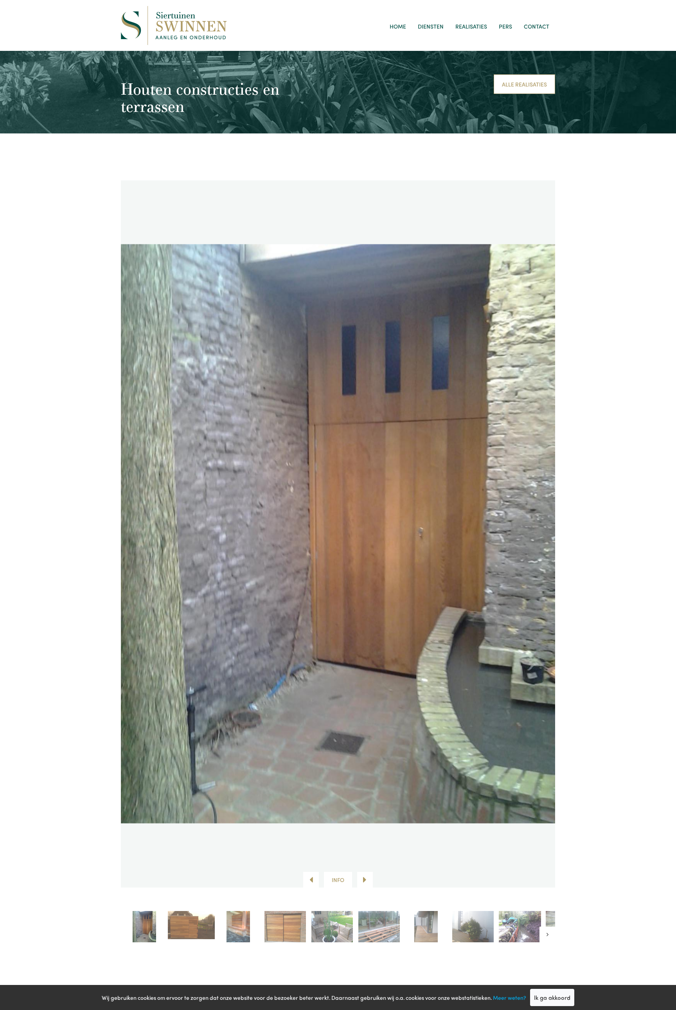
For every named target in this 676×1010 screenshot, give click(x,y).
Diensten (431, 26)
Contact (536, 26)
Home (398, 26)
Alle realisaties (524, 84)
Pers (505, 26)
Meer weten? (509, 997)
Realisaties (471, 26)
